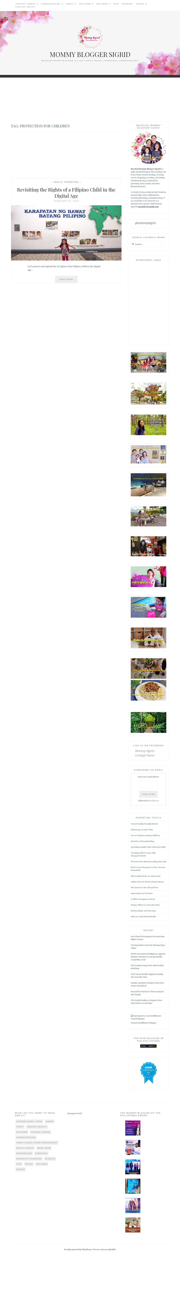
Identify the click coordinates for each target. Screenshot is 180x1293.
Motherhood (24, 1153)
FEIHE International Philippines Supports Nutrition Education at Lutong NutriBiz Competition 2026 (148, 957)
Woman (20, 1169)
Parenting (71, 182)
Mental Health (25, 1148)
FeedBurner (154, 801)
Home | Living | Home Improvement (36, 1143)
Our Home (85, 4)
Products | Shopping (29, 1159)
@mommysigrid (145, 223)
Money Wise (44, 1148)
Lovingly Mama (138, 192)
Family (70, 4)
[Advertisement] (90, 99)
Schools (50, 1159)
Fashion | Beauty (25, 7)
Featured (22, 1132)
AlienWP (112, 1249)
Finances (127, 4)
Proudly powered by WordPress (78, 1249)
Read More (68, 280)
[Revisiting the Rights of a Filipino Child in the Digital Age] (66, 259)
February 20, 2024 (66, 201)
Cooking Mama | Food (29, 1121)
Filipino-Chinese (40, 1132)
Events (50, 1121)
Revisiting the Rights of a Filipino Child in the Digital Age (66, 192)
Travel (140, 4)
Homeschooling (50, 4)
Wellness (102, 4)
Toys (116, 4)
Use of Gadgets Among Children (145, 835)
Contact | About (25, 4)
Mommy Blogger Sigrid (90, 54)
